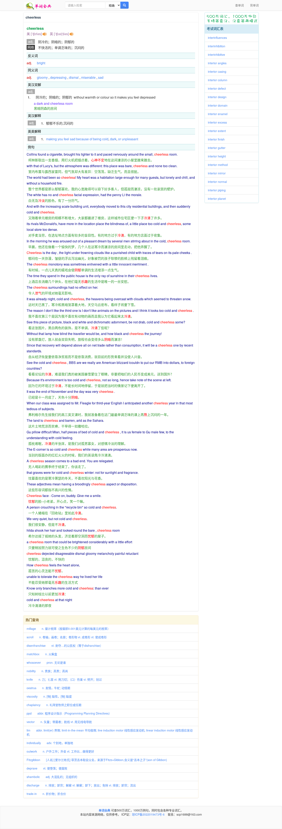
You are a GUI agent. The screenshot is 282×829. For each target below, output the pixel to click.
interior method (219, 165)
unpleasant (130, 139)
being (97, 139)
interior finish (217, 139)
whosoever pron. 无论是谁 (46, 662)
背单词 (254, 5)
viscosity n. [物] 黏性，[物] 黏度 (49, 696)
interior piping (218, 190)
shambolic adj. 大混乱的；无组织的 (52, 777)
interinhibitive (218, 54)
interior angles (218, 63)
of (91, 139)
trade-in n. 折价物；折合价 (46, 794)
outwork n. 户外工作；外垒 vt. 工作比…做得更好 (60, 751)
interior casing (218, 71)
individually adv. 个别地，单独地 (50, 743)
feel (66, 139)
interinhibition (218, 46)
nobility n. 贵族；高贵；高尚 (47, 671)
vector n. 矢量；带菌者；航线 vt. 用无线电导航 (59, 722)
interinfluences (219, 38)
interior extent (218, 131)
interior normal (219, 182)
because (82, 139)
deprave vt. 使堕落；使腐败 (47, 768)
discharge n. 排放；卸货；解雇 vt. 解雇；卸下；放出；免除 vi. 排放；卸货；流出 (81, 785)
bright (41, 63)
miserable (88, 77)
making (51, 139)
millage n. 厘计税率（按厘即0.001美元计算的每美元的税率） (68, 629)
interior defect (218, 88)
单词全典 (104, 810)
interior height (218, 156)
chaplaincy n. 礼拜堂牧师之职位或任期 (54, 705)
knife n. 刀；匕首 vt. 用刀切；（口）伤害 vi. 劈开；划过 (64, 679)
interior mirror (218, 173)
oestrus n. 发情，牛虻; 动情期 (48, 688)
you (60, 139)
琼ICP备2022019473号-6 (148, 814)
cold (105, 139)
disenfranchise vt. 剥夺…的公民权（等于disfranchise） (65, 645)
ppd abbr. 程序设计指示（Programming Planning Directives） (69, 713)
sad (100, 77)
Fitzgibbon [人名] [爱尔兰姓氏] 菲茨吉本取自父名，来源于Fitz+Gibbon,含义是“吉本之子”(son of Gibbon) (97, 760)
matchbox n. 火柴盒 (42, 654)
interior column (219, 80)
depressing (58, 77)
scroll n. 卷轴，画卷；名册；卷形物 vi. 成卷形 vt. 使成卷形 (67, 637)
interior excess (219, 122)
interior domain (219, 105)
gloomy (42, 77)
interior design (218, 97)
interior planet (218, 199)
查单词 (239, 5)
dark (113, 139)
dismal (74, 77)
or (119, 139)
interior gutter (218, 148)
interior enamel (219, 114)
